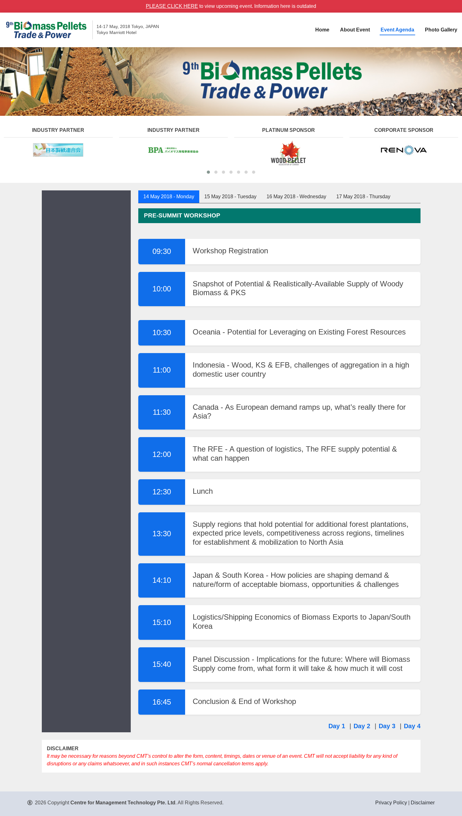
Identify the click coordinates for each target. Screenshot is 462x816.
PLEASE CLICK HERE (172, 6)
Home (322, 29)
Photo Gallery (441, 29)
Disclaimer (423, 802)
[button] (208, 172)
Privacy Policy (391, 802)
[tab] (168, 196)
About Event (355, 29)
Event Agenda (397, 29)
